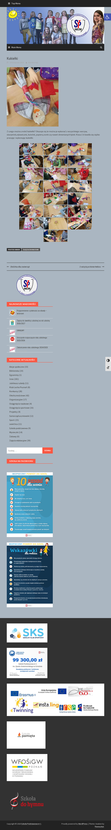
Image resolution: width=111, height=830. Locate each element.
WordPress (82, 824)
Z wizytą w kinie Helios (90, 266)
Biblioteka (14, 370)
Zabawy (12, 436)
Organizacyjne (16, 399)
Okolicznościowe (17, 395)
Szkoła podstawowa (18, 428)
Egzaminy (14, 375)
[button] (107, 16)
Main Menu (16, 47)
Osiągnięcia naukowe (19, 403)
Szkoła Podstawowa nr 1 (31, 824)
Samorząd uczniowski (19, 416)
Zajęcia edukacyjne (31, 250)
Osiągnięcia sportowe (19, 407)
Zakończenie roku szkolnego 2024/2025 (32, 347)
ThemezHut (99, 826)
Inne (11, 379)
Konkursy (13, 391)
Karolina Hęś (33, 62)
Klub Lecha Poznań (18, 387)
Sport (12, 420)
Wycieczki (13, 432)
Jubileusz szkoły (16, 383)
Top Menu (15, 3)
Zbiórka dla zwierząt (20, 266)
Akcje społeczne (16, 366)
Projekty (13, 411)
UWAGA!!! (20, 330)
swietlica (13, 424)
